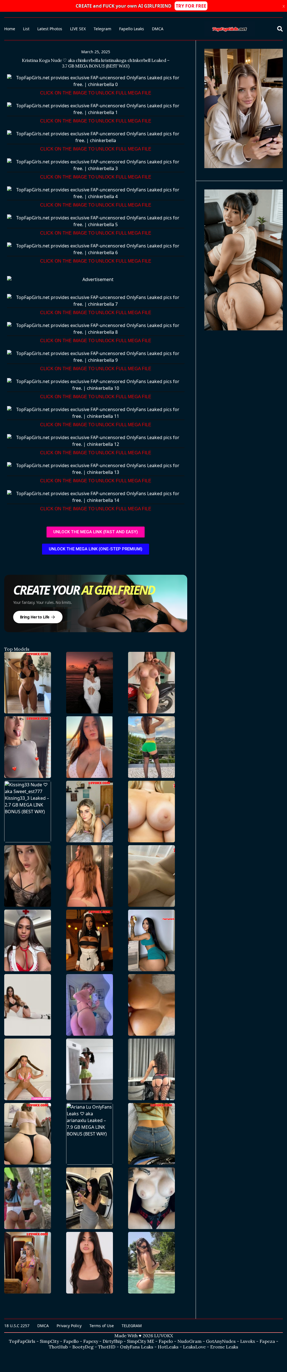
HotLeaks (168, 1347)
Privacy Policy (69, 1325)
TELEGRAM (132, 1325)
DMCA (157, 28)
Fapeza (267, 1341)
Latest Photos (49, 28)
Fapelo (166, 1341)
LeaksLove (194, 1347)
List (26, 28)
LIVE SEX (78, 28)
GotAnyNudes (221, 1341)
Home (9, 28)
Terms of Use (101, 1325)
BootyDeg (83, 1347)
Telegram (102, 28)
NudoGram (189, 1341)
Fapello (71, 1341)
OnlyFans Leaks (136, 1347)
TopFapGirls (22, 1341)
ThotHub (58, 1347)
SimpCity (49, 1341)
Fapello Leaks (131, 28)
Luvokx (247, 1341)
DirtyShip (112, 1341)
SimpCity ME (140, 1341)
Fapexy (90, 1341)
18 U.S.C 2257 (16, 1325)
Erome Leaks (224, 1347)
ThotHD (106, 1347)
